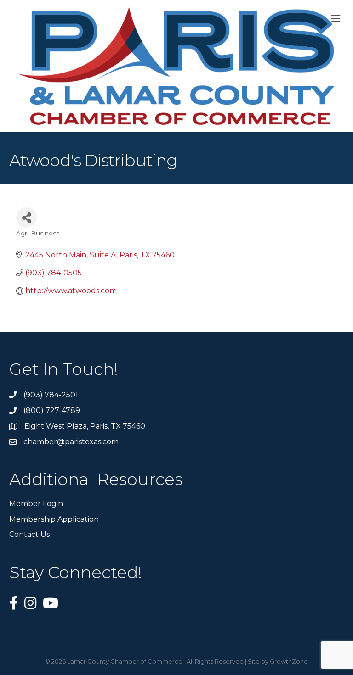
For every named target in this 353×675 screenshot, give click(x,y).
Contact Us (29, 534)
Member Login (36, 503)
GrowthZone (289, 661)
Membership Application (54, 519)
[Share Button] (26, 217)
